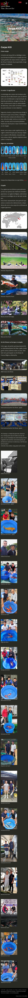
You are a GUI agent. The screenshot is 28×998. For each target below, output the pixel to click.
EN (20, 2)
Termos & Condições (5, 992)
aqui (25, 180)
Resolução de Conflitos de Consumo (8, 991)
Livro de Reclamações (14, 992)
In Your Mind (24, 996)
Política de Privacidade (21, 991)
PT (19, 2)
